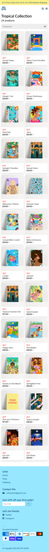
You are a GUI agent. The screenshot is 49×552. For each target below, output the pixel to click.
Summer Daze (33, 204)
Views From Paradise (36, 60)
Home (5, 475)
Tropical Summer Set (12, 311)
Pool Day (7, 132)
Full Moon (31, 455)
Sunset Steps (8, 60)
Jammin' (30, 276)
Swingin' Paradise (10, 168)
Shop (5, 478)
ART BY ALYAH (23, 548)
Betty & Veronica (34, 240)
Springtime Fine (33, 383)
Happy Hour (8, 347)
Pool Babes (31, 347)
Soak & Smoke (33, 419)
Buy (4, 58)
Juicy (29, 132)
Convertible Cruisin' (11, 240)
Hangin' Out (8, 96)
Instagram (10, 518)
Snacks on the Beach (12, 383)
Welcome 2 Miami (10, 204)
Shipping (6, 482)
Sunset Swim (32, 168)
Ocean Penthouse (34, 96)
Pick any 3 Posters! (11, 419)
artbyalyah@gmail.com (16, 493)
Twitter (9, 515)
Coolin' (6, 276)
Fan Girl (6, 455)
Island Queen (32, 312)
